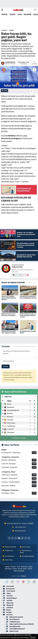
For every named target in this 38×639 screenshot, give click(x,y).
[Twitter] (20, 275)
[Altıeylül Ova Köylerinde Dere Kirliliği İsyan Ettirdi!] (28, 290)
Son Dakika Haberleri (28, 556)
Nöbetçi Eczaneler (10, 547)
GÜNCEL (4, 14)
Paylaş (5, 90)
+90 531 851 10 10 (20, 527)
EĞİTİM (30, 568)
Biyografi (9, 605)
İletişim (9, 612)
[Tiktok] (22, 538)
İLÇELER (30, 566)
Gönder (5, 366)
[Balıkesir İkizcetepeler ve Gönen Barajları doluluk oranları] (28, 307)
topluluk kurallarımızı (18, 372)
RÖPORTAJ (8, 568)
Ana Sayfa (10, 586)
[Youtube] (27, 275)
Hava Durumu (26, 547)
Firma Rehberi (11, 598)
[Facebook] (16, 275)
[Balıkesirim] (18, 9)
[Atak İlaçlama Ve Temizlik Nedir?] (28, 325)
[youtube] (23, 582)
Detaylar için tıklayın (19, 438)
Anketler (9, 607)
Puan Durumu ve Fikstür (26, 551)
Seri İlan (9, 600)
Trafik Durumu (9, 550)
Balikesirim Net (17, 267)
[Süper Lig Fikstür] (35, 445)
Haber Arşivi (8, 560)
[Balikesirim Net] (6, 268)
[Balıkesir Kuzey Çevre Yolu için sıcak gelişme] (10, 307)
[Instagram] (23, 275)
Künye (8, 610)
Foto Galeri (10, 591)
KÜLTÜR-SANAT (22, 568)
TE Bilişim (23, 576)
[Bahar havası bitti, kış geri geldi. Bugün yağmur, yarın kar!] (19, 77)
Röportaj (9, 603)
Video (8, 593)
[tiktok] (34, 582)
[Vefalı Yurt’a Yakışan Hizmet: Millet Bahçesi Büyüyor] (10, 290)
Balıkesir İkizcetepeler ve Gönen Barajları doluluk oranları (28, 315)
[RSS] (29, 538)
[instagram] (17, 582)
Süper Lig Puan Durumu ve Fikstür (21, 624)
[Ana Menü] (2, 10)
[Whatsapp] (25, 538)
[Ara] (35, 10)
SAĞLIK (14, 568)
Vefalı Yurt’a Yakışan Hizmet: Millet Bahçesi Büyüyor (9, 298)
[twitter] (12, 582)
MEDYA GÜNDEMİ (19, 571)
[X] (12, 538)
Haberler (4, 30)
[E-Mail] (13, 275)
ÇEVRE (11, 30)
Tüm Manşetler (9, 556)
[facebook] (7, 582)
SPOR (20, 14)
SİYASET (12, 14)
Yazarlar (9, 596)
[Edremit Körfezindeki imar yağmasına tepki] (10, 325)
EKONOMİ (27, 14)
